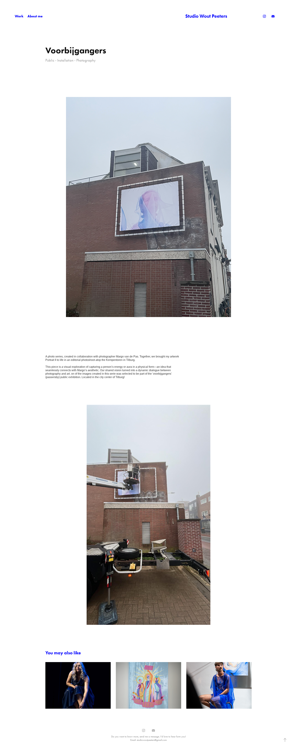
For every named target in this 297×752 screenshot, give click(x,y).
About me (35, 16)
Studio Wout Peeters (206, 16)
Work (19, 16)
